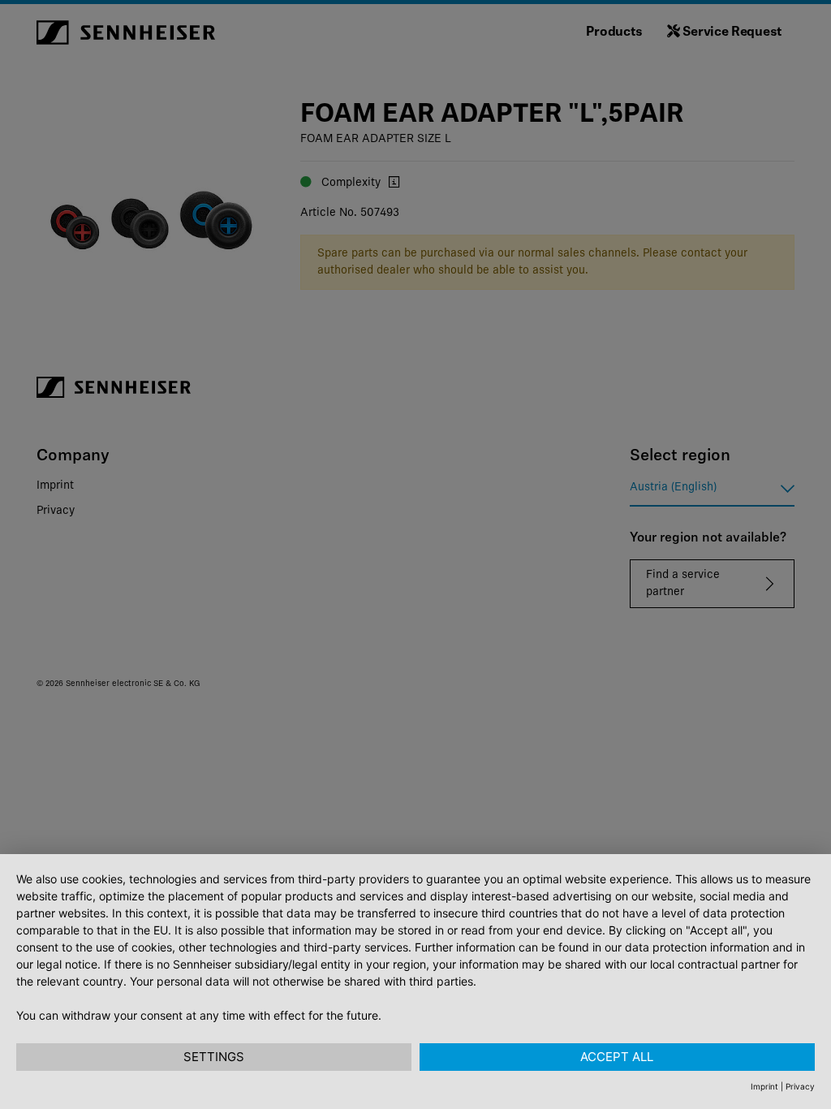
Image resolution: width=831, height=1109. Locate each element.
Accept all (616, 1056)
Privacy (800, 1086)
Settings (213, 1056)
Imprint (764, 1086)
